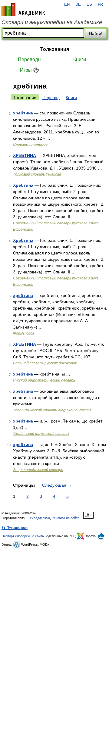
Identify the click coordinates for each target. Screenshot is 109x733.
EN (67, 4)
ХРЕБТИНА (24, 155)
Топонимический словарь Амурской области (52, 410)
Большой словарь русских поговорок (45, 363)
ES (89, 4)
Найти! (95, 33)
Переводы (29, 59)
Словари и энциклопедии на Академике (52, 22)
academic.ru (23, 9)
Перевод (51, 97)
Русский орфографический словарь (44, 380)
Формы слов (23, 333)
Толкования (54, 49)
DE (78, 4)
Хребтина (23, 185)
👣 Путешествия (15, 527)
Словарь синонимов (30, 144)
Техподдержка (39, 518)
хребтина (23, 113)
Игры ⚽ (29, 70)
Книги (79, 59)
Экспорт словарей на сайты (23, 536)
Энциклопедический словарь (38, 470)
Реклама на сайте (65, 518)
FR (100, 4)
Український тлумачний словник (41, 434)
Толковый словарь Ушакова (37, 174)
